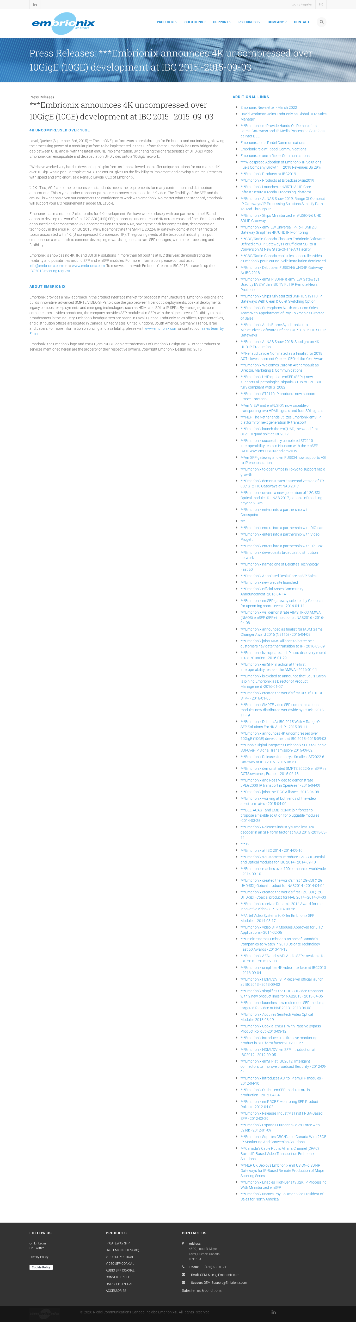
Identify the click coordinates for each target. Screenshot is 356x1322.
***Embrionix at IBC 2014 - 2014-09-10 (272, 850)
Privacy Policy (38, 1257)
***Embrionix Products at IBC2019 (268, 174)
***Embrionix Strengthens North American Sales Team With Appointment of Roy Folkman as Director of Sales (282, 313)
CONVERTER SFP (118, 1277)
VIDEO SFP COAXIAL (120, 1264)
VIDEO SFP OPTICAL (120, 1257)
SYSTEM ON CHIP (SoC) (122, 1250)
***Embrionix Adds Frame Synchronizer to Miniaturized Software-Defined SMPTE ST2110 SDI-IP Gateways (283, 330)
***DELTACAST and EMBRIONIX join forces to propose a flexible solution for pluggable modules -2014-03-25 (280, 815)
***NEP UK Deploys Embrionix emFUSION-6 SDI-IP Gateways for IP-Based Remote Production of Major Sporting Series (282, 1170)
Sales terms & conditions (202, 1290)
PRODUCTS (166, 22)
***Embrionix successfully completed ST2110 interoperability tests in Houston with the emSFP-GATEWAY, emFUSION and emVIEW (280, 445)
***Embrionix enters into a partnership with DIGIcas (282, 528)
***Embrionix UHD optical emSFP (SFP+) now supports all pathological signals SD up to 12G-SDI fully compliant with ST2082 (281, 382)
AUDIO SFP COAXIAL (120, 1270)
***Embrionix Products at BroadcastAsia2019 (277, 180)
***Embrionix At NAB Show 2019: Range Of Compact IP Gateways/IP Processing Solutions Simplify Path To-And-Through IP (283, 203)
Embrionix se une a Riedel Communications (275, 156)
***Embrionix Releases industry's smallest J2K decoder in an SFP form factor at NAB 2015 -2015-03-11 (284, 832)
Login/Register (301, 4)
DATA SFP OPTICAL (119, 1284)
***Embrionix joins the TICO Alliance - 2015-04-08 (280, 792)
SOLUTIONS (194, 22)
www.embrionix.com (88, 266)
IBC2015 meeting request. (50, 271)
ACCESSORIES (116, 1291)
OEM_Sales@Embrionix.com (220, 1275)
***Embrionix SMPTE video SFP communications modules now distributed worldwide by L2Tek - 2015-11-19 (283, 710)
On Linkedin (37, 1243)
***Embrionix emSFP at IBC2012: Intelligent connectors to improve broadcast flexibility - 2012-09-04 (283, 1066)
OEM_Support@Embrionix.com (225, 1283)
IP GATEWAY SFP (118, 1243)
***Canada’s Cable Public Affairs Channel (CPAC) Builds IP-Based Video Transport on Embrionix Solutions (280, 1153)
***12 (245, 844)
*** (243, 521)
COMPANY (276, 22)
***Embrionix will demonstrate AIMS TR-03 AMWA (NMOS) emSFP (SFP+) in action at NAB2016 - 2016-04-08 (282, 617)
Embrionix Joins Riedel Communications (273, 143)
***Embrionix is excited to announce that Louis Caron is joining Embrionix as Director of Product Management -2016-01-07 (283, 681)
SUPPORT (221, 22)
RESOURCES (248, 22)
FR (321, 4)
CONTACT (302, 22)
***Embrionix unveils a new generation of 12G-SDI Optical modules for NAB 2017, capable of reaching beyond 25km (281, 498)
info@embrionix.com (46, 266)
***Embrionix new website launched (269, 582)
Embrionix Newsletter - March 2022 (269, 107)
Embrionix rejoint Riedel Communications (273, 149)
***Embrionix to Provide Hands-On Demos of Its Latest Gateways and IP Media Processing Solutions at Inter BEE (282, 131)
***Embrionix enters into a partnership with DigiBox (282, 546)
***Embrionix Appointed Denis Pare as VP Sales (278, 576)
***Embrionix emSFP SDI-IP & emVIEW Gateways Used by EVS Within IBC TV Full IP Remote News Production (280, 284)
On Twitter (36, 1248)
